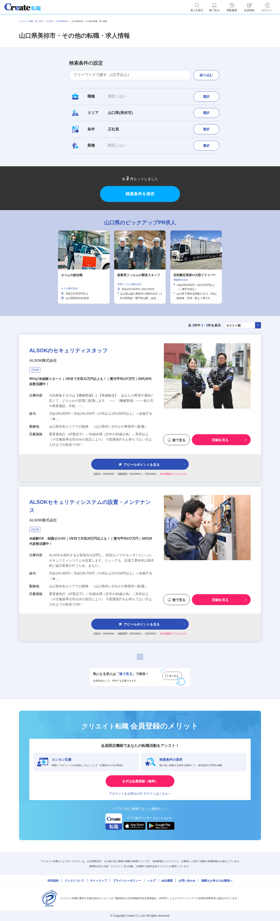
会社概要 (167, 880)
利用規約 (53, 880)
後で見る (179, 440)
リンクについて (74, 880)
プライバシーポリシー (127, 880)
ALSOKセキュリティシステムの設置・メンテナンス (90, 506)
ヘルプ (151, 880)
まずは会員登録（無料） (140, 781)
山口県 (49, 21)
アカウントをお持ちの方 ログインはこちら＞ (140, 793)
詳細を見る (220, 440)
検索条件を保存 (140, 193)
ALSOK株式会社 (43, 360)
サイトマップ (98, 880)
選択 (206, 96)
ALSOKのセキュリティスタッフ (68, 350)
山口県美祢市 (62, 21)
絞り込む (206, 75)
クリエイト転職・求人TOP (31, 21)
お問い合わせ (187, 880)
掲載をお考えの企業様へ (217, 880)
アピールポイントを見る (142, 464)
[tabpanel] (140, 266)
